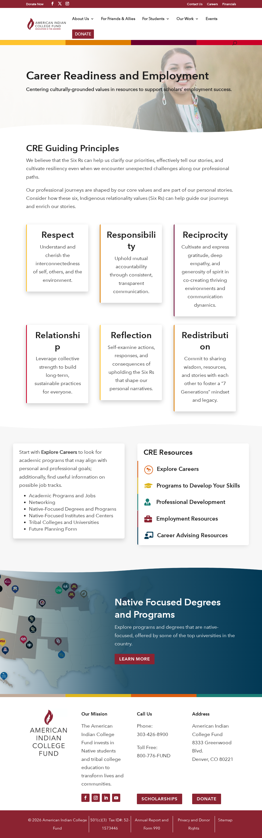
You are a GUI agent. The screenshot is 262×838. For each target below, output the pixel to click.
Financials (229, 4)
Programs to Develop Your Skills (198, 485)
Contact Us (194, 4)
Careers (212, 4)
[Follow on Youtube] (116, 798)
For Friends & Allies (118, 19)
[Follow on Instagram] (96, 798)
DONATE (83, 34)
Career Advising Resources (192, 535)
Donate (206, 798)
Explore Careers (178, 468)
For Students (153, 19)
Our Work (185, 19)
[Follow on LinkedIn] (106, 798)
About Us (80, 19)
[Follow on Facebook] (85, 798)
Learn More (134, 658)
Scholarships (159, 798)
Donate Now (34, 4)
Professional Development (190, 502)
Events (211, 19)
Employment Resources (187, 518)
